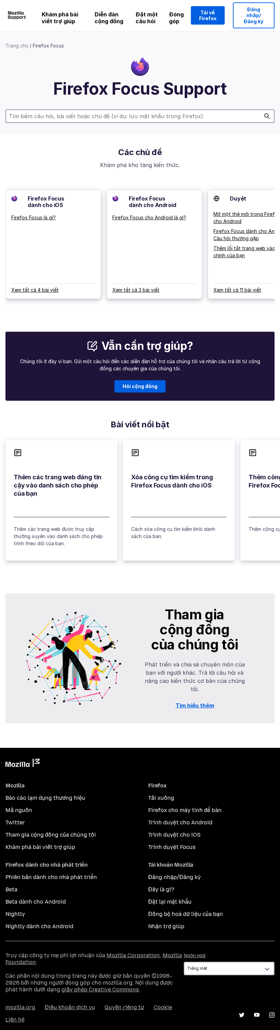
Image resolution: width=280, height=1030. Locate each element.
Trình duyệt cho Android (180, 822)
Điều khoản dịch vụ (70, 1007)
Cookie (163, 1007)
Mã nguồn (18, 810)
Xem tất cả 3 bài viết (135, 290)
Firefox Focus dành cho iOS (46, 201)
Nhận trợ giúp (166, 926)
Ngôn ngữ (195, 956)
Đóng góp (176, 18)
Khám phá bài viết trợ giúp (60, 18)
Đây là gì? (161, 889)
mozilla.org (20, 1007)
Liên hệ (15, 1019)
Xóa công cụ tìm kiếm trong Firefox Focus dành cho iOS (172, 481)
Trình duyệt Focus (172, 847)
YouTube (257, 1015)
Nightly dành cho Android (39, 926)
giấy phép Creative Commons (100, 989)
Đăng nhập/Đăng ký (253, 15)
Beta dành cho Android (35, 901)
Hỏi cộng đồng (140, 386)
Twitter (15, 822)
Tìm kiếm (267, 116)
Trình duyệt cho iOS (174, 835)
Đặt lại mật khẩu (170, 901)
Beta (11, 889)
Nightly (15, 914)
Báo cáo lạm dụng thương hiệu (45, 798)
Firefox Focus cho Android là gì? (149, 217)
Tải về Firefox (207, 16)
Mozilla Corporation (133, 955)
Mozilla (22, 764)
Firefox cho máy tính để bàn (185, 810)
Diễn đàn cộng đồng (109, 18)
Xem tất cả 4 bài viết (35, 290)
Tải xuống (161, 798)
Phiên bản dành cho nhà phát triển (51, 877)
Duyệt (238, 198)
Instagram (272, 1015)
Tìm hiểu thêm (195, 705)
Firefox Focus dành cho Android (152, 201)
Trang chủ (16, 46)
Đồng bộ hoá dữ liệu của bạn (185, 914)
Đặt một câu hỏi (147, 18)
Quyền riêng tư (124, 1007)
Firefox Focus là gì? (33, 217)
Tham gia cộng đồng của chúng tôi (50, 835)
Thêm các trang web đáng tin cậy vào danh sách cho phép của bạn (57, 485)
